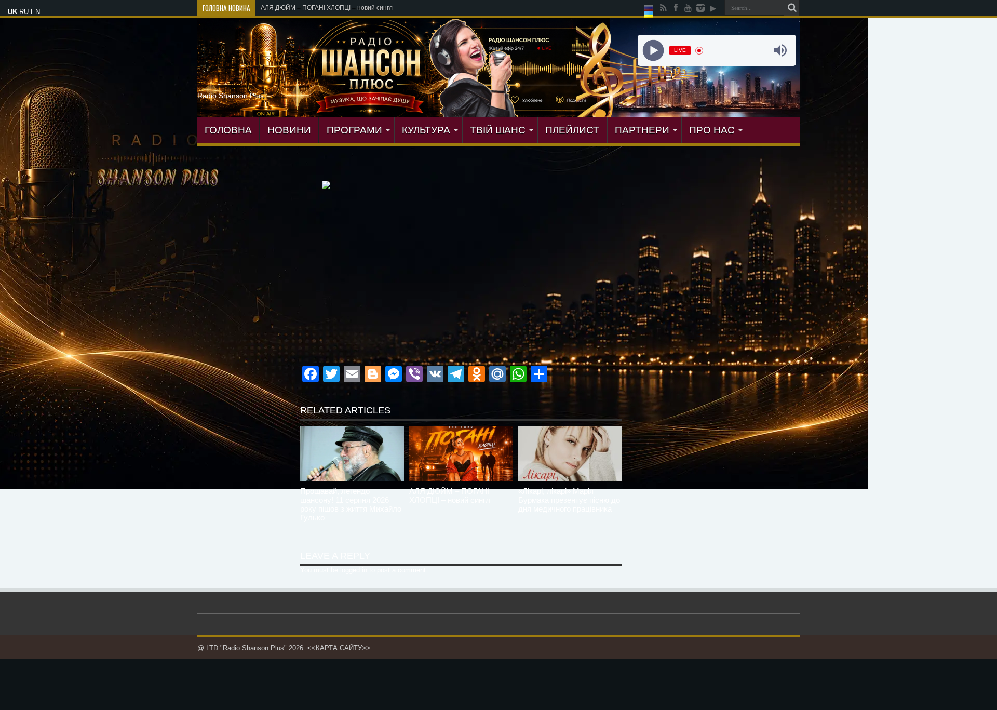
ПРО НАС (712, 130)
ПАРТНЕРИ (642, 130)
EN (35, 12)
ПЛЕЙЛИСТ (572, 130)
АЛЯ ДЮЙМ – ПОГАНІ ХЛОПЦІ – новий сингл (449, 495)
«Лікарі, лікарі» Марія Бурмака (306, 7)
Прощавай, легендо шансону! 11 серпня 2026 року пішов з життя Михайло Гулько (350, 504)
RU (24, 12)
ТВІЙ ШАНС (498, 130)
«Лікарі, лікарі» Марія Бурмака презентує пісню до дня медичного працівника (569, 500)
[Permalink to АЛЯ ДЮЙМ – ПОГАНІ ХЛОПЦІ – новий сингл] (461, 453)
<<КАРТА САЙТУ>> (338, 648)
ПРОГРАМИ (354, 130)
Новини (289, 130)
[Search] (792, 8)
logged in (353, 570)
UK (12, 12)
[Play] (653, 50)
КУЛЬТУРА (426, 130)
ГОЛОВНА (228, 130)
